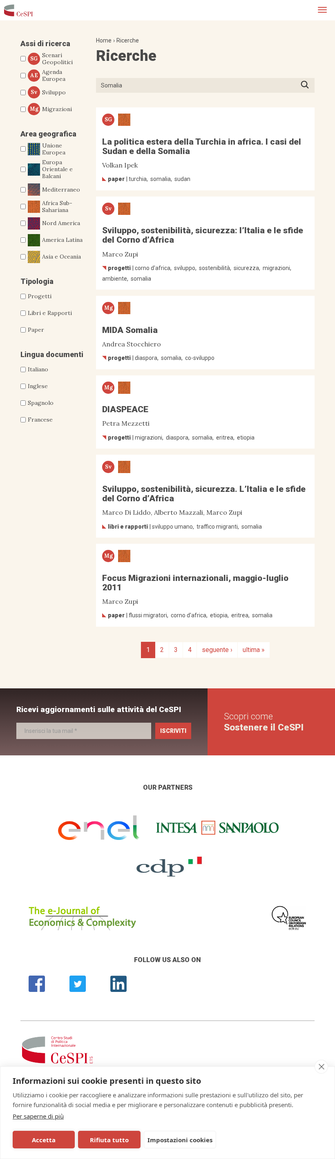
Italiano (38, 369)
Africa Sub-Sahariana (57, 207)
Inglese (38, 386)
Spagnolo (41, 402)
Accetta (44, 1140)
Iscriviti (173, 731)
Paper (36, 329)
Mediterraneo (61, 189)
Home (104, 40)
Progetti (39, 296)
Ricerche (127, 40)
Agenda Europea (48, 76)
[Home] (18, 10)
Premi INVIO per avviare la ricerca (307, 85)
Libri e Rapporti (50, 313)
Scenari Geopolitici (51, 59)
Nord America (61, 223)
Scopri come (264, 721)
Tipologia (37, 281)
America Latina (62, 239)
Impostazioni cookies (179, 1140)
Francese (40, 419)
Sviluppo (48, 92)
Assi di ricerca (45, 43)
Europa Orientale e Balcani (57, 169)
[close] (321, 1067)
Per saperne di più (38, 1116)
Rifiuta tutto (109, 1140)
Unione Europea (53, 149)
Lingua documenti (51, 354)
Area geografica (48, 134)
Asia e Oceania (61, 256)
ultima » (254, 650)
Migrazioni (51, 109)
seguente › (217, 650)
